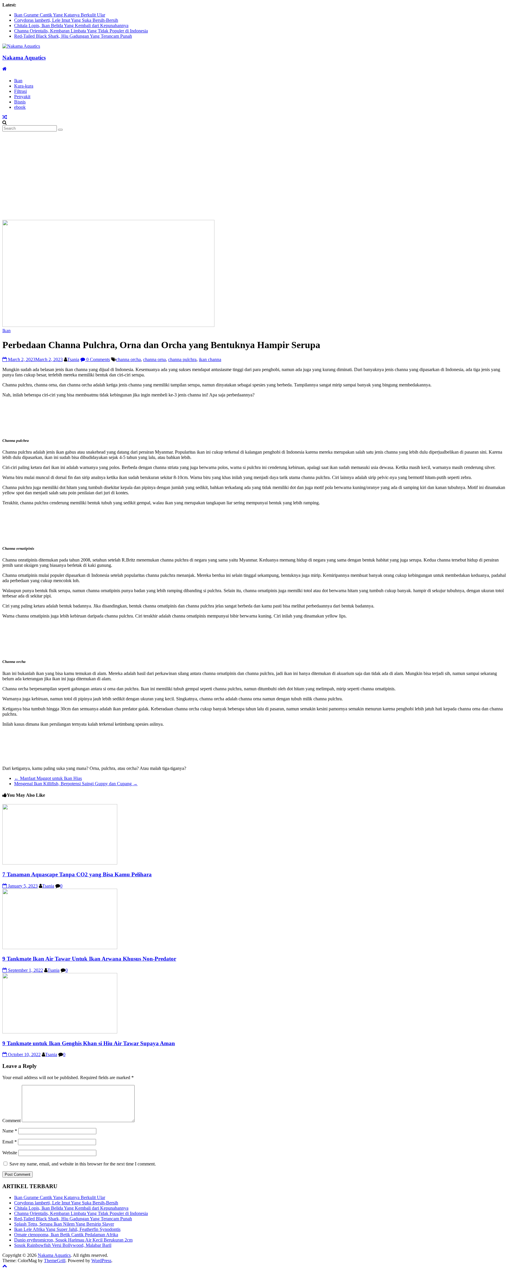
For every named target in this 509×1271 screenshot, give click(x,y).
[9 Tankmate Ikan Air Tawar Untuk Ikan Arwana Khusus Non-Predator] (59, 947)
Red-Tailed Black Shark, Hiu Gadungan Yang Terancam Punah (73, 36)
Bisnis (20, 101)
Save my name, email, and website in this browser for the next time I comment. (82, 1163)
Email (9, 1141)
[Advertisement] (254, 175)
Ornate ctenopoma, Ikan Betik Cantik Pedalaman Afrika (66, 1234)
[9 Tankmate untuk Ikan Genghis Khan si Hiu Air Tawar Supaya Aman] (59, 1031)
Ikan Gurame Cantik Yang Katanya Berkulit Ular (59, 14)
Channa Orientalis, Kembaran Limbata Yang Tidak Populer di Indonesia (81, 30)
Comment (11, 1120)
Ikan (18, 80)
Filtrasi (20, 91)
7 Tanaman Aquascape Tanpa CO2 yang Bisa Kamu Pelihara (77, 874)
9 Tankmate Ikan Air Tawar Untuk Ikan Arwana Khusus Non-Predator (89, 959)
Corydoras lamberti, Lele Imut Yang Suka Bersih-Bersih (66, 20)
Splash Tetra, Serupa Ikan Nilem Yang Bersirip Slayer (64, 1223)
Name (9, 1130)
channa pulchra (182, 359)
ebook (20, 107)
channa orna (154, 359)
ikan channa (210, 359)
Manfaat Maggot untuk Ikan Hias (48, 778)
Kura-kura (23, 85)
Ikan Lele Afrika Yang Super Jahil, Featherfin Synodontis (67, 1229)
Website (9, 1152)
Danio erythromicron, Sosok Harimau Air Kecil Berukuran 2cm (73, 1239)
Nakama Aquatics (24, 58)
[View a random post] (4, 117)
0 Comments (97, 359)
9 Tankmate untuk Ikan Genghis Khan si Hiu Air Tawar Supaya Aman (88, 1043)
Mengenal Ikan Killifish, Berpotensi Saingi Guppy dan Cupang (76, 783)
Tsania (73, 359)
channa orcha (128, 359)
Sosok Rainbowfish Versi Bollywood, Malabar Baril (62, 1245)
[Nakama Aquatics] (4, 68)
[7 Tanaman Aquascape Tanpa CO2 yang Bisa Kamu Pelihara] (59, 862)
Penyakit (22, 96)
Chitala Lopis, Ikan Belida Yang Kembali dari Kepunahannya (71, 25)
